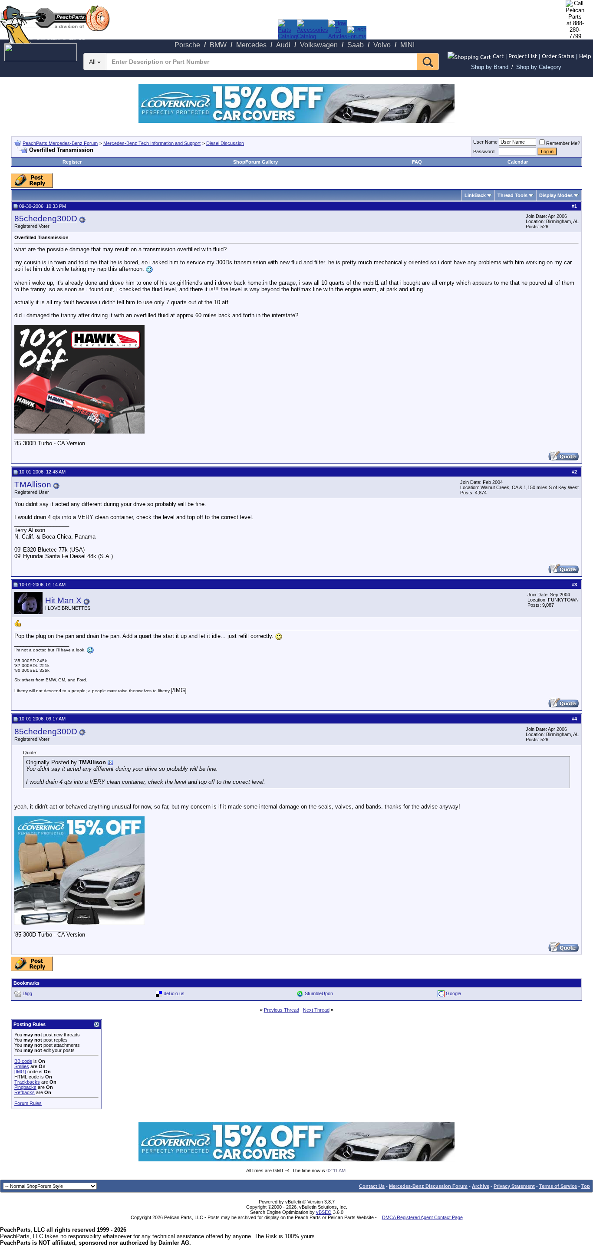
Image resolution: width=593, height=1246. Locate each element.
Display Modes (556, 195)
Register (72, 161)
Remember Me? (563, 143)
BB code (23, 1061)
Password (483, 151)
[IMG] (20, 1071)
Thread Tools (512, 195)
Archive (480, 1186)
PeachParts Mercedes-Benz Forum (60, 143)
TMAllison (32, 484)
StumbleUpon (319, 993)
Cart (498, 55)
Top (585, 1186)
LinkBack (475, 195)
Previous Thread (281, 1010)
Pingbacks (25, 1087)
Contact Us (372, 1186)
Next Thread (316, 1010)
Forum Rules (28, 1103)
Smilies (21, 1066)
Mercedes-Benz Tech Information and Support (152, 143)
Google (453, 993)
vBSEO (324, 1212)
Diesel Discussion (225, 143)
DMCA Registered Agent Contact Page (422, 1217)
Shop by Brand (489, 67)
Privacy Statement (514, 1186)
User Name (485, 142)
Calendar (517, 161)
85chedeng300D (45, 218)
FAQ (417, 161)
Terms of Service (558, 1186)
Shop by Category (538, 67)
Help (585, 55)
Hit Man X (63, 600)
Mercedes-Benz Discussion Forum (428, 1186)
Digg (27, 993)
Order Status (558, 55)
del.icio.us (174, 993)
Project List (522, 55)
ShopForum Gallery (255, 161)
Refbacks (24, 1092)
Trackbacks (27, 1082)
